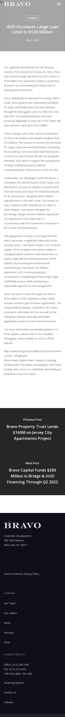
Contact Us (10, 692)
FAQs (7, 642)
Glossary (9, 632)
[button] (59, 4)
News (7, 622)
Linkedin (8, 702)
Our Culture (10, 613)
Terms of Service (13, 574)
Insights (32, 18)
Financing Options (14, 682)
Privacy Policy (31, 574)
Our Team (9, 603)
